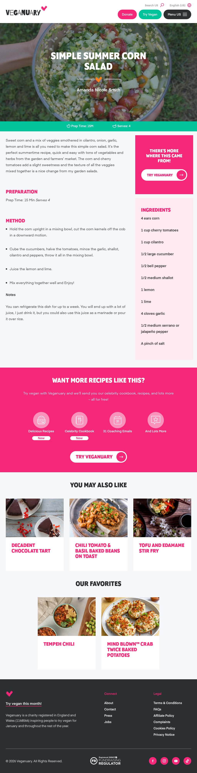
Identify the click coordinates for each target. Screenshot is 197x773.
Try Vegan (150, 14)
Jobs (107, 722)
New (41, 438)
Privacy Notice (164, 734)
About (108, 703)
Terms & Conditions (168, 703)
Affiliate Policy (164, 715)
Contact (110, 709)
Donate (127, 14)
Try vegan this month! (24, 703)
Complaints (162, 722)
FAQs (157, 709)
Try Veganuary (160, 175)
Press (108, 715)
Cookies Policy (164, 728)
